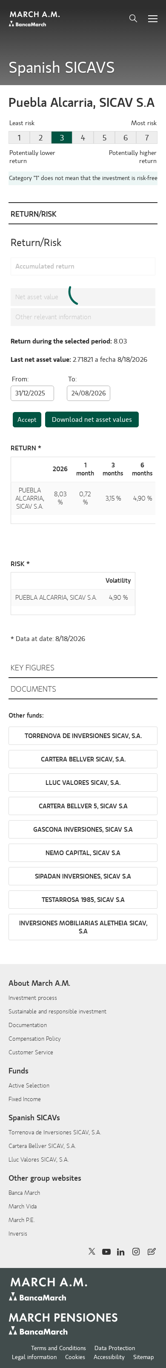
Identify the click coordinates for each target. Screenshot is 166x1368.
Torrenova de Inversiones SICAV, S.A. (83, 736)
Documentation (28, 1025)
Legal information (34, 1357)
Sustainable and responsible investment (57, 1011)
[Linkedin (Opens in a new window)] (121, 1251)
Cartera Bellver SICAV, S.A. (83, 760)
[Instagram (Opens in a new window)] (137, 1251)
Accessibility (109, 1357)
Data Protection (114, 1348)
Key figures (32, 668)
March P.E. (22, 1220)
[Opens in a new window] (151, 1252)
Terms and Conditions (58, 1348)
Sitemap (143, 1357)
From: (20, 379)
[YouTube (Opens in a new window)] (106, 1251)
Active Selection (29, 1085)
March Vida (23, 1206)
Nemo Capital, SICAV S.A (83, 853)
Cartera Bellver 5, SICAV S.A (83, 806)
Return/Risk (34, 214)
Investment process (33, 998)
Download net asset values (92, 419)
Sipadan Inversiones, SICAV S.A (83, 877)
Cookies (75, 1357)
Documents (33, 689)
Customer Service (31, 1052)
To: (72, 379)
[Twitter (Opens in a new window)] (92, 1251)
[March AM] (35, 19)
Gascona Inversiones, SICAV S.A (83, 830)
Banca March (24, 1192)
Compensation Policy (35, 1038)
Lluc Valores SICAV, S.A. (83, 783)
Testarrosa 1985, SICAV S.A (83, 900)
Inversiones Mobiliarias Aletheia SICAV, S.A (83, 927)
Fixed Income (25, 1099)
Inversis (18, 1233)
